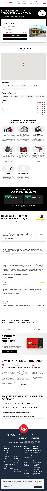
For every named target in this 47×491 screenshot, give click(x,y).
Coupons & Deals (17, 460)
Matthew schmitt (6, 228)
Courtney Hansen (6, 260)
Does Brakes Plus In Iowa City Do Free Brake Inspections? (18, 416)
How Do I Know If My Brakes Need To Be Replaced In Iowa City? (20, 407)
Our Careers (6, 454)
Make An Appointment (8, 468)
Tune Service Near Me (37, 471)
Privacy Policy (6, 456)
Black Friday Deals (17, 471)
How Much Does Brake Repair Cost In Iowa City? (16, 412)
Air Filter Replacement (28, 450)
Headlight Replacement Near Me (27, 473)
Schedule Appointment (15, 35)
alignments (10, 377)
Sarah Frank (5, 282)
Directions (21, 16)
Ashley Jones (5, 301)
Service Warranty (17, 452)
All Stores (6, 466)
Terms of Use (6, 458)
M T (3, 243)
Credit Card (16, 450)
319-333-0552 (9, 32)
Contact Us (6, 452)
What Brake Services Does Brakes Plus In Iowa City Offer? (18, 403)
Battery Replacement (28, 455)
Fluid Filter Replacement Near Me (27, 465)
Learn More (9, 351)
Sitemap (5, 461)
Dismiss (38, 487)
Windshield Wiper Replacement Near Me (36, 475)
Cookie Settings (7, 460)
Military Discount (17, 462)
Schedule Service (38, 380)
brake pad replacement (8, 375)
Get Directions (15, 38)
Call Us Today (23, 384)
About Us (6, 450)
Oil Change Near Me (37, 462)
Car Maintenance (36, 467)
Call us (24, 32)
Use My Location (37, 329)
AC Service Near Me (37, 450)
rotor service (4, 377)
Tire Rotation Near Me (37, 469)
